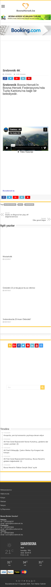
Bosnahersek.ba (8, 191)
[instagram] (41, 346)
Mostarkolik (7, 256)
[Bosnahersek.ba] (25, 7)
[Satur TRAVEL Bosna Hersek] (25, 17)
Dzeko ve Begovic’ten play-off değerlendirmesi (16, 215)
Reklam (3, 501)
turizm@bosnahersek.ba (14, 535)
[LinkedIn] (32, 346)
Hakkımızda (4, 494)
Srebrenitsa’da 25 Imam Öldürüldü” (17, 319)
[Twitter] (23, 346)
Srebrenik (29, 204)
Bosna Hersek (10, 204)
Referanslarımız (6, 490)
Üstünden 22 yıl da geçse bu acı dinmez (19, 288)
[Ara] (42, 387)
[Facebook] (19, 346)
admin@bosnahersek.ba (14, 523)
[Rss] (10, 346)
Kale (20, 204)
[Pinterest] (28, 346)
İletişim (3, 505)
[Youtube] (37, 346)
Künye (2, 498)
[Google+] (14, 346)
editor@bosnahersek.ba (13, 529)
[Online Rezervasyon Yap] (25, 30)
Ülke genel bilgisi (39, 219)
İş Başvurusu (5, 509)
